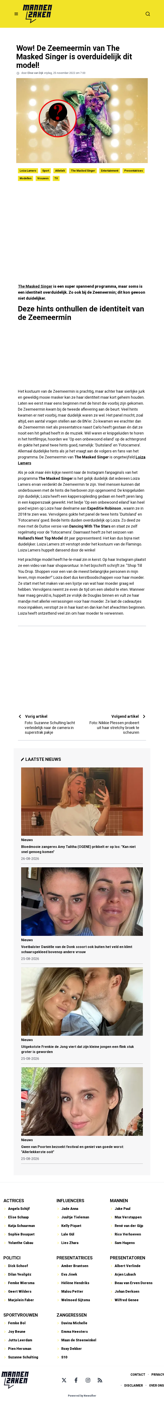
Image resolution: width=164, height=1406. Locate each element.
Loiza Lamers (28, 170)
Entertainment (109, 170)
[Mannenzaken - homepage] (37, 13)
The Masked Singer (83, 170)
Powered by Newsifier (82, 1395)
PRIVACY (157, 1374)
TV (56, 178)
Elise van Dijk (35, 72)
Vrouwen (42, 178)
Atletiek (60, 170)
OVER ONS (156, 1385)
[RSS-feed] (99, 1380)
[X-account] (64, 1380)
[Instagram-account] (88, 1380)
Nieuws (27, 840)
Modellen (25, 178)
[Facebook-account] (76, 1380)
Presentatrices (133, 170)
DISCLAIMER (133, 1385)
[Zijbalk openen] (16, 13)
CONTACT (137, 1374)
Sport (45, 170)
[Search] (147, 13)
